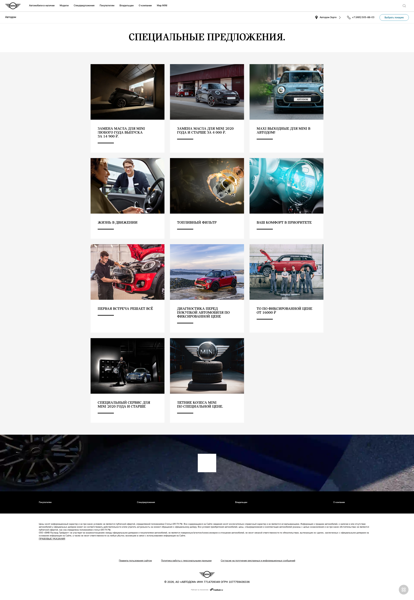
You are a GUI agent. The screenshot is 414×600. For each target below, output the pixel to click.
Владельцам (127, 5)
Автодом (10, 17)
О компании (145, 5)
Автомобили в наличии (41, 5)
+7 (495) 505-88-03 (363, 17)
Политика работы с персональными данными (186, 561)
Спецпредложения (84, 5)
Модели (64, 5)
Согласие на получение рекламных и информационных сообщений (258, 561)
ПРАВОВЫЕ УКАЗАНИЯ (52, 539)
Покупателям (107, 5)
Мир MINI (162, 5)
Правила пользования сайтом (135, 561)
